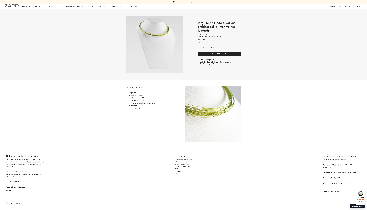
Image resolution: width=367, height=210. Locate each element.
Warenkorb (357, 6)
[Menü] (364, 191)
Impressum (179, 171)
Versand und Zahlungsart (183, 160)
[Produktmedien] (213, 114)
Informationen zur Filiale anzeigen (214, 67)
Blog (176, 173)
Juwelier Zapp (203, 34)
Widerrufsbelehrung (182, 164)
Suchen (333, 6)
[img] (6, 190)
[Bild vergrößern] (155, 44)
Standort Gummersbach (331, 192)
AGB (176, 169)
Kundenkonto (344, 6)
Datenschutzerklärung (182, 166)
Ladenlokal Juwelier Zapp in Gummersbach (215, 62)
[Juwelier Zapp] (12, 6)
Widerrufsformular (181, 162)
